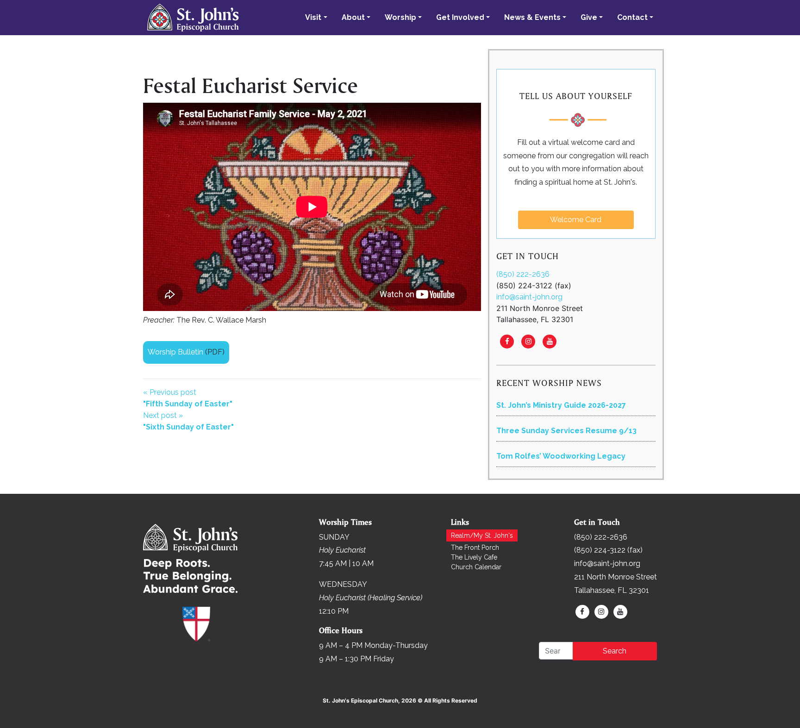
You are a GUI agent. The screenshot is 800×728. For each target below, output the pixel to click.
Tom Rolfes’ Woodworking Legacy (560, 456)
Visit (313, 17)
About (353, 17)
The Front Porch (475, 547)
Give (589, 17)
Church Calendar (476, 567)
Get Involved (460, 17)
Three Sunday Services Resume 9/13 (566, 430)
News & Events (532, 17)
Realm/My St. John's (482, 535)
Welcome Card (575, 219)
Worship (400, 17)
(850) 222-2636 (523, 274)
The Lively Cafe (474, 557)
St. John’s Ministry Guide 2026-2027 (561, 405)
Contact (632, 17)
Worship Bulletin (175, 352)
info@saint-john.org (529, 296)
